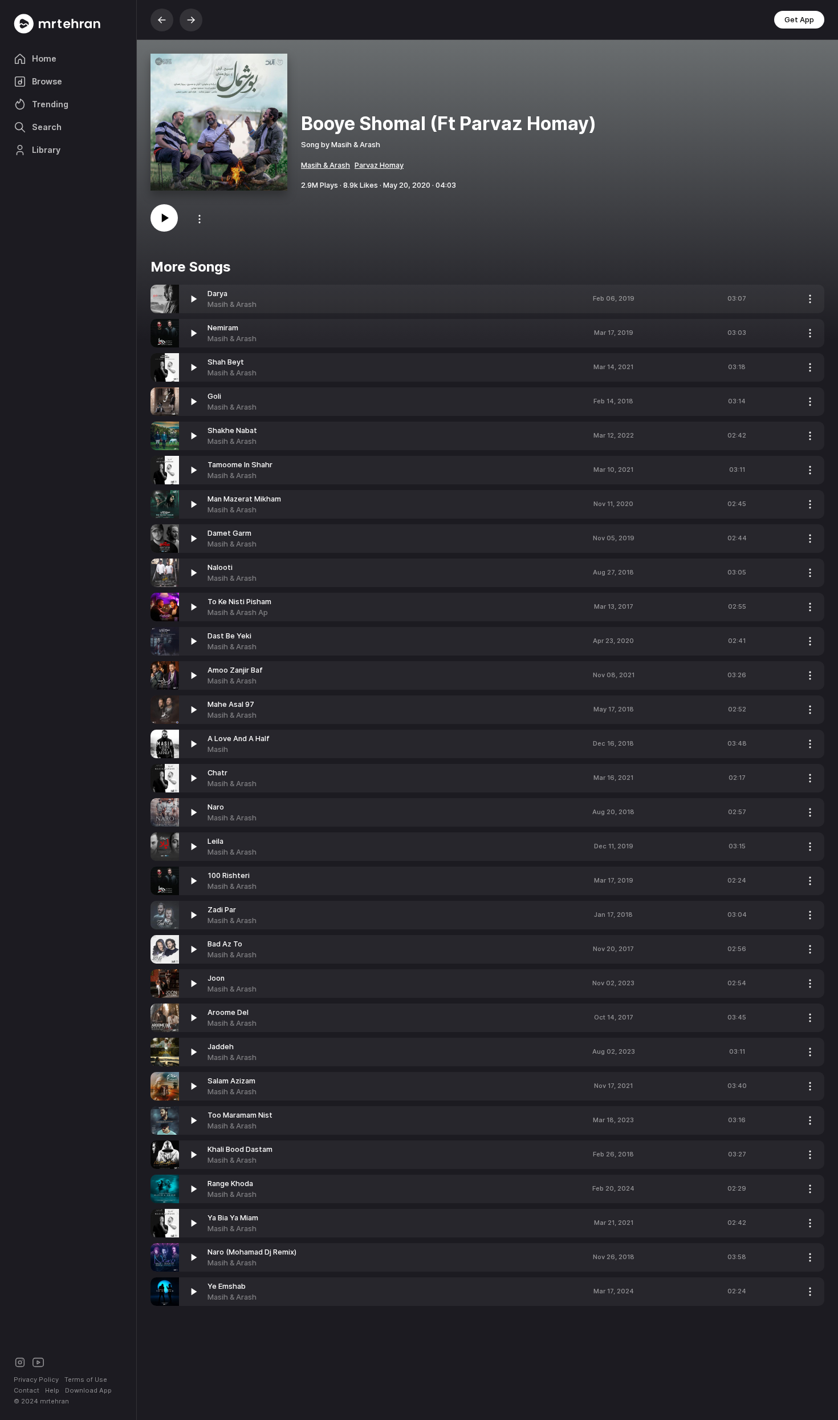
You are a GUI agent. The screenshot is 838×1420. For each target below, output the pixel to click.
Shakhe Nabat (232, 430)
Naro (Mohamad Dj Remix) (252, 1252)
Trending (50, 104)
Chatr (217, 772)
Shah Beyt (226, 362)
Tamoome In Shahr (240, 464)
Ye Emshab (227, 1286)
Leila (215, 841)
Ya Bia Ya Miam (233, 1217)
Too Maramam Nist (240, 1115)
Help (52, 1390)
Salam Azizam (231, 1081)
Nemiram (223, 327)
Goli (214, 396)
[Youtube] (38, 1361)
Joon (216, 978)
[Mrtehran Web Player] (68, 23)
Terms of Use (85, 1379)
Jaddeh (221, 1046)
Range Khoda (230, 1183)
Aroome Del (228, 1012)
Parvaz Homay (379, 165)
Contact (26, 1390)
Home (44, 58)
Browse (47, 81)
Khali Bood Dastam (240, 1149)
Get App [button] (799, 19)
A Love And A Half (239, 738)
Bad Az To (225, 944)
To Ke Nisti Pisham (239, 601)
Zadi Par (222, 909)
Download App (88, 1390)
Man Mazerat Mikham (244, 499)
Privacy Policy (36, 1379)
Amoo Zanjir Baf (235, 670)
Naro (216, 807)
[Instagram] (20, 1361)
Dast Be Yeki (229, 636)
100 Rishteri (229, 875)
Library (46, 150)
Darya (217, 293)
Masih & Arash (325, 165)
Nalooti (220, 567)
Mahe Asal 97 (231, 704)
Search (47, 127)
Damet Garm (229, 533)
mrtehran (54, 1401)
